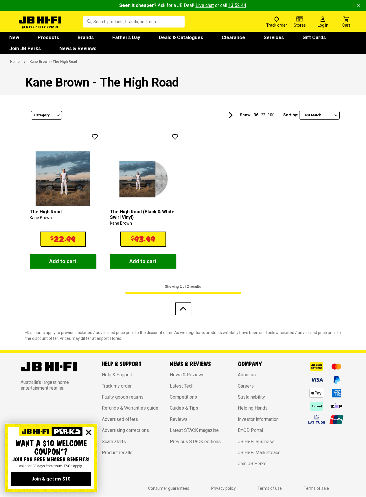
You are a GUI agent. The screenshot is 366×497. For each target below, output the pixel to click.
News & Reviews (77, 48)
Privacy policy (223, 488)
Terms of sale (316, 488)
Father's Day (126, 37)
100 (271, 115)
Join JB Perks (25, 48)
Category (41, 115)
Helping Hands (253, 408)
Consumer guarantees (168, 488)
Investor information (258, 419)
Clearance (233, 37)
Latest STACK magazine (194, 430)
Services (274, 37)
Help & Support (117, 374)
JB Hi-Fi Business (256, 441)
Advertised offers (120, 419)
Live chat (205, 5)
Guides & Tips (184, 408)
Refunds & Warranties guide (130, 408)
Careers (246, 386)
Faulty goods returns (123, 397)
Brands (86, 37)
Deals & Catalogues (181, 37)
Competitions (183, 397)
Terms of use (270, 488)
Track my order (117, 386)
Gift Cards (314, 37)
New (14, 37)
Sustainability (251, 397)
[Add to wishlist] (95, 137)
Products (48, 37)
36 (256, 115)
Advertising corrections (125, 430)
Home (15, 62)
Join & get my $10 (51, 479)
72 (263, 115)
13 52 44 (237, 5)
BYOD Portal (250, 430)
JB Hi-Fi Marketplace (259, 452)
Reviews (178, 419)
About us (247, 374)
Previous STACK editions (195, 441)
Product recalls (117, 452)
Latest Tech (182, 386)
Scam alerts (114, 441)
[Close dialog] (88, 432)
